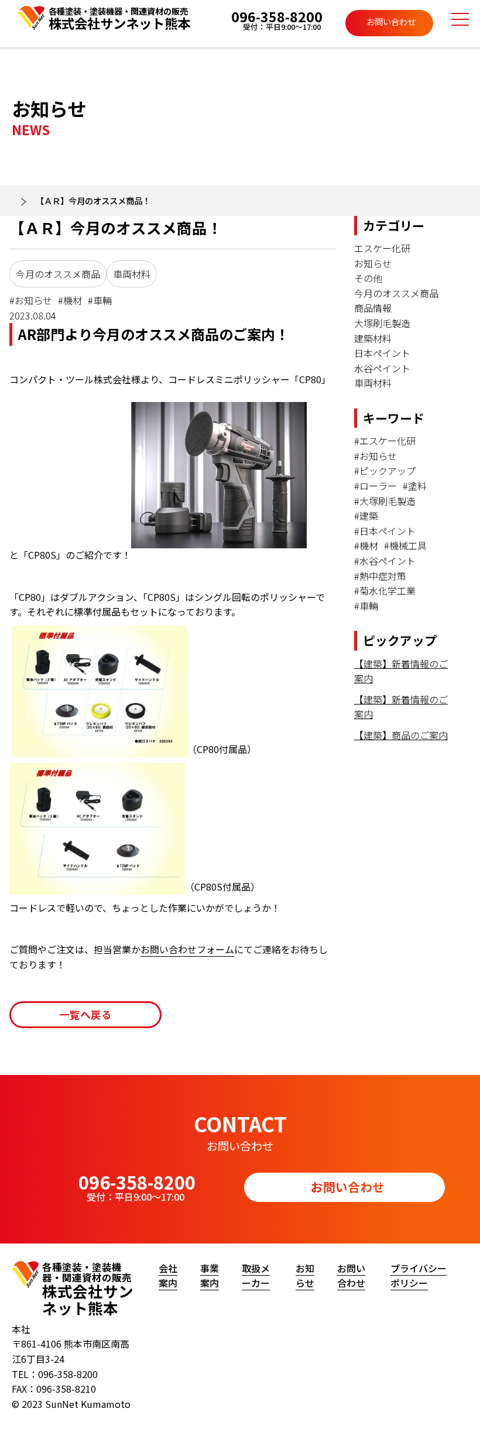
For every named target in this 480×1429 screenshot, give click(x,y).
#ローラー (375, 486)
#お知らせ (30, 300)
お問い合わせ (391, 21)
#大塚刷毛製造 (385, 501)
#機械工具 (405, 545)
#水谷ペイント (385, 561)
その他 (368, 278)
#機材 (70, 300)
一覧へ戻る (85, 1014)
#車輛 (100, 300)
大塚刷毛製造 (382, 323)
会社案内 (168, 1275)
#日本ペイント (385, 531)
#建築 (366, 516)
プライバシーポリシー (418, 1275)
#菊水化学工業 (385, 590)
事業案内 (209, 1275)
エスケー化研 (382, 248)
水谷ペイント (382, 368)
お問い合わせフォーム (187, 949)
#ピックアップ (385, 470)
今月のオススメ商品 (58, 274)
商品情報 (373, 308)
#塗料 (415, 486)
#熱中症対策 (380, 576)
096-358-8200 (277, 18)
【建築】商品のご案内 (401, 735)
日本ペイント (382, 353)
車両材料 (131, 274)
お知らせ (373, 263)
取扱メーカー (256, 1275)
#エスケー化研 (385, 441)
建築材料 (373, 338)
